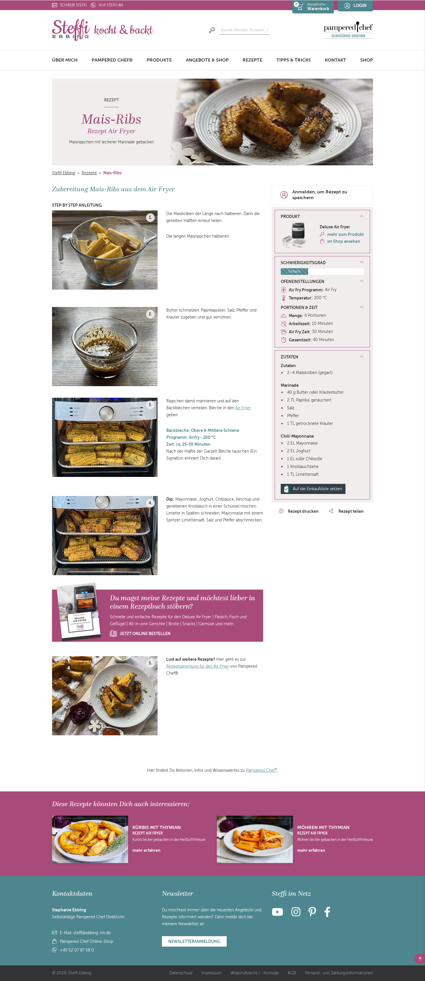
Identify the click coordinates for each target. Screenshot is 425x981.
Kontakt (335, 60)
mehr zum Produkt (345, 234)
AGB (292, 973)
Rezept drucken (303, 511)
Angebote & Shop (207, 60)
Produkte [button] (159, 60)
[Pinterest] (312, 914)
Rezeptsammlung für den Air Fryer (197, 666)
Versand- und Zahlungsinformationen (339, 973)
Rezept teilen (351, 511)
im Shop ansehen (343, 241)
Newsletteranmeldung (194, 941)
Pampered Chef (261, 770)
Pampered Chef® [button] (112, 60)
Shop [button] (366, 60)
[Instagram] (296, 914)
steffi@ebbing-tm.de (92, 933)
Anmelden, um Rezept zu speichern (319, 195)
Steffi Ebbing (63, 173)
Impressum (211, 973)
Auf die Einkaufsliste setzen (317, 489)
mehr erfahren (146, 850)
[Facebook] (327, 914)
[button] (322, 216)
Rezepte (252, 60)
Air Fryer (243, 408)
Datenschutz (181, 973)
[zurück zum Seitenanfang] (419, 959)
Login (360, 5)
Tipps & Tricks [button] (293, 60)
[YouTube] (279, 914)
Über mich (64, 60)
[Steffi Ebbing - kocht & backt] (102, 29)
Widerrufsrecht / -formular (254, 973)
